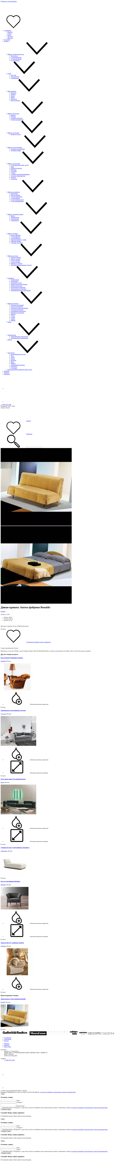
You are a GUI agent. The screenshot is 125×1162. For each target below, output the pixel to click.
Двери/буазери (11, 335)
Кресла (13, 96)
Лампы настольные (16, 286)
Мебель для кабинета (13, 192)
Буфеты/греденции (16, 168)
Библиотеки (14, 193)
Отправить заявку (6, 1109)
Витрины (13, 169)
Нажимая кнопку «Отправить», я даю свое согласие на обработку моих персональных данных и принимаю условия (55, 1107)
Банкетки (13, 93)
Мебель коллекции (12, 303)
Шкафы (13, 320)
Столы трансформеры (17, 201)
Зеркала (9, 339)
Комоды (13, 115)
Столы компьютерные (17, 199)
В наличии (7, 39)
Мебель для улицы (12, 256)
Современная (15, 220)
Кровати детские (16, 134)
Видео (9, 35)
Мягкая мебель (11, 91)
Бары (12, 166)
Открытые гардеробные (18, 149)
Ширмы (13, 363)
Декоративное (15, 279)
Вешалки (13, 360)
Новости (9, 32)
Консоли (13, 177)
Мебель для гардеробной (14, 147)
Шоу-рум (10, 38)
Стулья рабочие (15, 198)
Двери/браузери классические (19, 336)
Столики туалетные (16, 118)
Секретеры (14, 179)
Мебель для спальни (13, 113)
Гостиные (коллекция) (17, 305)
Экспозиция (7, 1039)
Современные (15, 78)
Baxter (2, 782)
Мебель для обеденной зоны (15, 54)
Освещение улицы (16, 283)
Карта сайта (7, 1046)
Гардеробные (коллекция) (18, 311)
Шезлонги (14, 99)
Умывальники (15, 217)
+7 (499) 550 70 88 (6, 404)
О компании (7, 30)
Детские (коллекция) (17, 306)
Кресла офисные (15, 235)
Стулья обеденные (16, 59)
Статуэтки (14, 368)
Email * (19, 1149)
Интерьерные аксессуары (18, 354)
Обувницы (14, 366)
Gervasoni (3, 714)
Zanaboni (3, 661)
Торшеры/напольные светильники (21, 290)
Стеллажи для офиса (17, 243)
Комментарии (20, 1106)
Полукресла (14, 56)
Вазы (12, 362)
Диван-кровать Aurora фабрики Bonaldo (13, 999)
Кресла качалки (15, 100)
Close (2, 1094)
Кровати (13, 116)
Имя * (18, 1100)
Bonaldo (3, 611)
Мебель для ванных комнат (15, 214)
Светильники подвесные (18, 287)
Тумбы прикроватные (17, 119)
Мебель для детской (13, 133)
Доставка (10, 36)
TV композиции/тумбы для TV (20, 165)
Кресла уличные (15, 259)
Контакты (7, 374)
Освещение (10, 278)
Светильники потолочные (18, 289)
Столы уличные (15, 260)
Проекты (6, 372)
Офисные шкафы (16, 241)
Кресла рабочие (15, 195)
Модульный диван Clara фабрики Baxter (13, 779)
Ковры (9, 322)
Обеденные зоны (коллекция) (19, 308)
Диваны (13, 94)
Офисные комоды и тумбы (18, 239)
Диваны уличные (16, 257)
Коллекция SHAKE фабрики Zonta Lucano (19, 369)
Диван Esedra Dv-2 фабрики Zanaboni (12, 943)
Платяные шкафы (16, 150)
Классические (15, 76)
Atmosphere (4, 851)
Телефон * (20, 1102)
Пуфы (12, 97)
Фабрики (6, 371)
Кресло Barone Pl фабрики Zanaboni (12, 658)
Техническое (14, 281)
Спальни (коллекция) (17, 309)
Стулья (13, 317)
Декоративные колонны (18, 365)
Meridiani (3, 884)
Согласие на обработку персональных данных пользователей (57, 1092)
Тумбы (13, 319)
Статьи (9, 33)
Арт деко (13, 75)
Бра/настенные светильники (19, 284)
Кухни (9, 73)
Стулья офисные (15, 238)
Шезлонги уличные (16, 263)
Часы (12, 356)
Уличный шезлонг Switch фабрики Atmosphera (15, 847)
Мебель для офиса (12, 233)
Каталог (6, 41)
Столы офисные (15, 236)
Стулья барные (15, 60)
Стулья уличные (15, 262)
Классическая (15, 219)
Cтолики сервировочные (18, 176)
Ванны (13, 216)
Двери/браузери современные (19, 338)
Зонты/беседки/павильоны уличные (21, 265)
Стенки (13, 173)
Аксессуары (10, 352)
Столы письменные (16, 196)
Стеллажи (14, 171)
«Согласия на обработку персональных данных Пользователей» (89, 1107)
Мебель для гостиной (13, 163)
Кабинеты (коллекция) (17, 312)
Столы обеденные (16, 57)
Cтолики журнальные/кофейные (20, 174)
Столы (13, 316)
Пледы (13, 357)
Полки (13, 359)
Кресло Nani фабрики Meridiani (10, 881)
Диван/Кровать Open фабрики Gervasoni (13, 710)
